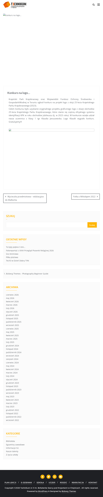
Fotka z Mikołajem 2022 (84, 196)
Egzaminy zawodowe (15, 444)
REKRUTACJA (78, 482)
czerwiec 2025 (12, 328)
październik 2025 (13, 322)
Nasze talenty (12, 451)
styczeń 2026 (12, 311)
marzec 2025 (11, 338)
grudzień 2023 (12, 383)
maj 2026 (10, 298)
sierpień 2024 (12, 359)
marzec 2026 (11, 305)
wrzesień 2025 (12, 325)
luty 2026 (10, 308)
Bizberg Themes (69, 491)
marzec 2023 (11, 403)
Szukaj (10, 216)
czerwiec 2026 (12, 294)
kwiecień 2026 (12, 301)
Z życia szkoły (12, 454)
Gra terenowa (12, 254)
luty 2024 (10, 376)
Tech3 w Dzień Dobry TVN (17, 260)
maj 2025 (10, 332)
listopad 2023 (12, 386)
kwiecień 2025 (12, 335)
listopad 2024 (12, 349)
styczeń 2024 (12, 379)
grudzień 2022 (12, 410)
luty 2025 (10, 342)
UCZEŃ (52, 482)
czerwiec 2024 (12, 362)
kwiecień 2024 (12, 369)
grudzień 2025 (12, 315)
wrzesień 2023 (12, 393)
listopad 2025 (12, 318)
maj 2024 (10, 366)
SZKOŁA (40, 482)
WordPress (43, 491)
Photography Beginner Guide (35, 273)
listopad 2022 (12, 413)
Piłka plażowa (12, 257)
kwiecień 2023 (12, 400)
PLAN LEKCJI (10, 482)
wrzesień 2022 (12, 420)
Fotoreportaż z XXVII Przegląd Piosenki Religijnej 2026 (30, 250)
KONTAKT (93, 482)
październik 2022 (13, 416)
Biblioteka (10, 441)
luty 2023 (10, 406)
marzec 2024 (11, 372)
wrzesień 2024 (12, 355)
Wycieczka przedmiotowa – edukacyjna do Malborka (24, 198)
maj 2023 (10, 396)
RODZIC (63, 482)
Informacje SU (12, 448)
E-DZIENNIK (26, 482)
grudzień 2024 (12, 345)
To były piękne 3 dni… (15, 247)
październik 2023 (13, 389)
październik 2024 (13, 352)
